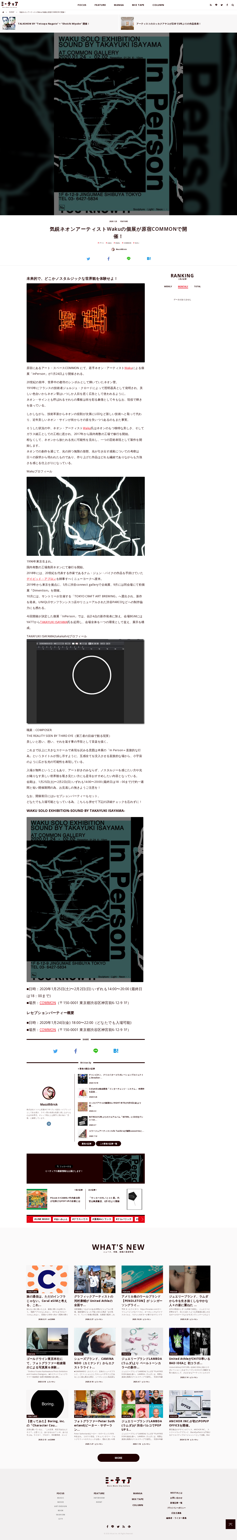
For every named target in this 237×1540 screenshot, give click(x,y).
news (110, 243)
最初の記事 (86, 1143)
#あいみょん (61, 1219)
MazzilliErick (121, 249)
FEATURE (100, 4)
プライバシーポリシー (176, 1507)
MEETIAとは (176, 1492)
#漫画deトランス (101, 1219)
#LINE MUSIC (42, 1219)
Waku (117, 243)
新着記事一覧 (176, 1502)
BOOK (60, 1510)
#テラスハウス (80, 1219)
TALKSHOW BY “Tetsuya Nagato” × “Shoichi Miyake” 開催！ (54, 23)
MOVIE (60, 1502)
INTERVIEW (99, 1498)
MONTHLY (183, 286)
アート (101, 243)
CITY (60, 1519)
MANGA (119, 4)
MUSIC (60, 1498)
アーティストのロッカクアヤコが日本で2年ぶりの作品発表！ (168, 23)
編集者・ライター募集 (176, 1518)
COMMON (127, 243)
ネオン (137, 243)
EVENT (11, 12)
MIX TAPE (138, 4)
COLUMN (158, 4)
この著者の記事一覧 (108, 1143)
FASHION (60, 1514)
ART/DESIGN (60, 1506)
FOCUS (82, 4)
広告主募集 (176, 1513)
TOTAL (197, 286)
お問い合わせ (176, 1497)
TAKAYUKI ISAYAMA (53, 622)
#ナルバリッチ (124, 1219)
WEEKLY (168, 286)
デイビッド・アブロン (41, 579)
